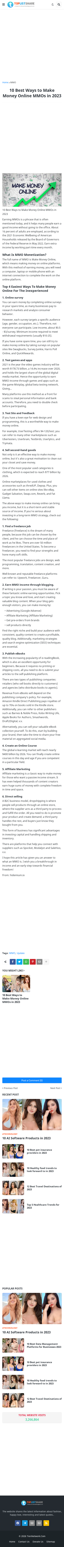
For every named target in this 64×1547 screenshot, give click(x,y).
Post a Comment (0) (32, 1080)
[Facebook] (13, 962)
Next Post (55, 1088)
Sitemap (50, 1541)
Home (5, 82)
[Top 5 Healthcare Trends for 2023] (13, 1206)
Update (21, 953)
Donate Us (38, 1541)
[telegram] (25, 1523)
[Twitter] (19, 962)
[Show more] (46, 962)
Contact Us (24, 1541)
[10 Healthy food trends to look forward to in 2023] (13, 1169)
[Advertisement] (32, 45)
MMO (13, 82)
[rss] (46, 1523)
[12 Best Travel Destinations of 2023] (13, 1188)
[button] (3, 4)
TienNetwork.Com (36, 1536)
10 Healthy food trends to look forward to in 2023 (42, 1170)
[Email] (39, 962)
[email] (32, 1523)
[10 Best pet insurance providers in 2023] (13, 1151)
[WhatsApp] (26, 962)
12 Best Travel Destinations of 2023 (44, 1188)
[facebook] (18, 1523)
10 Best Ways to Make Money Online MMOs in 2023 (15, 998)
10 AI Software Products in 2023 (26, 1138)
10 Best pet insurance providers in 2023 (39, 1151)
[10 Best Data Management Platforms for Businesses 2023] (13, 1345)
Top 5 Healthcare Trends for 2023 (43, 1206)
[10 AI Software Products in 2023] (32, 1114)
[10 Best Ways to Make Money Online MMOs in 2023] (16, 983)
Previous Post (11, 1088)
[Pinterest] (33, 962)
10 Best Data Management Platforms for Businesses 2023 (44, 1345)
